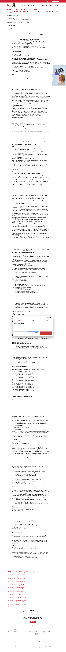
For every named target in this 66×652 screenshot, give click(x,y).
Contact (28, 646)
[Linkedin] (36, 641)
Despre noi (37, 646)
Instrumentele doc (36, 1)
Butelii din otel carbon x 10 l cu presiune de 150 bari (16, 594)
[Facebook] (27, 641)
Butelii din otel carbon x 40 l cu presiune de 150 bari (16, 600)
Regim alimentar (23, 633)
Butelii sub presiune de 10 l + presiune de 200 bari (16, 577)
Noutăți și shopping (30, 632)
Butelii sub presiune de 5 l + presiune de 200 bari (16, 575)
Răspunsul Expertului (9, 632)
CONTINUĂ (33, 621)
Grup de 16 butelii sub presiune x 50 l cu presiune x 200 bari (18, 606)
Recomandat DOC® (48, 646)
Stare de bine (45, 631)
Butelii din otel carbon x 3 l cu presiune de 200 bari (16, 590)
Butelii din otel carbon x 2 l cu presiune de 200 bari (16, 587)
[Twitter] (33, 641)
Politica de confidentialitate (26, 647)
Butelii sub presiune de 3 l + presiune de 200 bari (16, 574)
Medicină (15, 632)
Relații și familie (49, 5)
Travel (44, 633)
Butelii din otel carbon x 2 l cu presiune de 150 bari (16, 585)
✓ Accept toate (46, 333)
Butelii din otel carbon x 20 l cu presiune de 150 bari (16, 597)
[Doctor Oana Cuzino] (11, 5)
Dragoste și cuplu (37, 631)
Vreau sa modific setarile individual (33, 332)
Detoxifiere (22, 631)
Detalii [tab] (33, 320)
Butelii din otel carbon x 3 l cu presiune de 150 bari (16, 588)
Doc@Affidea (8, 631)
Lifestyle (56, 5)
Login (50, 1)
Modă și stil (29, 631)
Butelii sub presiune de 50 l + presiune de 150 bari (16, 584)
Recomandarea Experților (53, 629)
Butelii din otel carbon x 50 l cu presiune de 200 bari (16, 604)
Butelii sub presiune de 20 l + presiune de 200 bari (16, 578)
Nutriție (21, 632)
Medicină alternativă (16, 633)
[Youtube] (39, 641)
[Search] (58, 1)
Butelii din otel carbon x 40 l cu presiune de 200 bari (16, 601)
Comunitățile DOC (27, 1)
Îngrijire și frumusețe (30, 633)
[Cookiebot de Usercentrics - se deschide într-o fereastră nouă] (48, 317)
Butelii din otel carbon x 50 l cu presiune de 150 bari (16, 603)
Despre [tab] (46, 320)
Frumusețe (43, 5)
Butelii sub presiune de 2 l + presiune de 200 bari (16, 572)
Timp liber (44, 632)
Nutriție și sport (36, 5)
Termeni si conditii (17, 646)
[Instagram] (30, 641)
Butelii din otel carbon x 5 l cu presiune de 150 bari (16, 591)
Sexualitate (36, 634)
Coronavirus (15, 631)
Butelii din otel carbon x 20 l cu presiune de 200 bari (16, 598)
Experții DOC (23, 5)
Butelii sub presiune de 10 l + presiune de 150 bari (16, 581)
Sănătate (29, 5)
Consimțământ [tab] (19, 320)
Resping (20, 333)
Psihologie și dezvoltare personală (38, 633)
